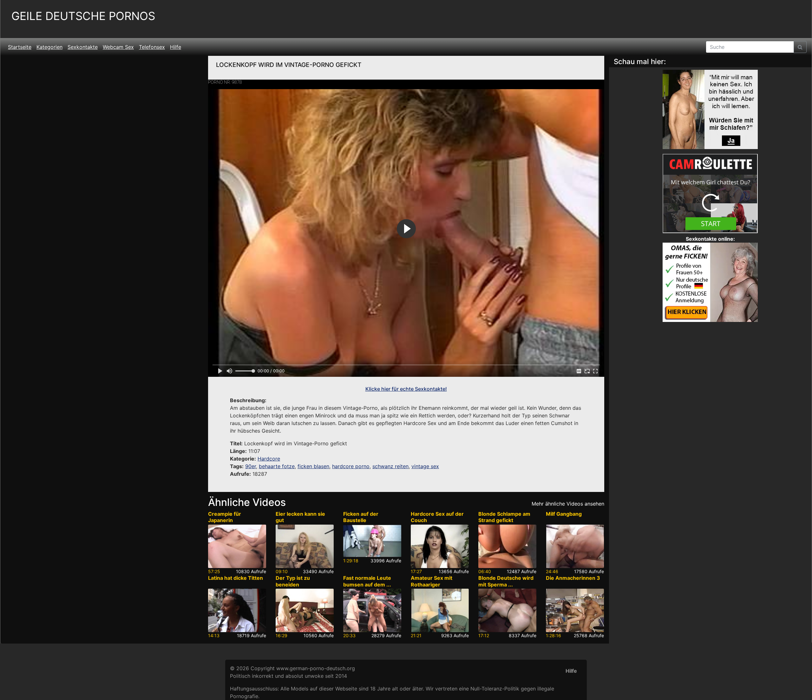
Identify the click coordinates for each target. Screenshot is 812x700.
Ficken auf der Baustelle (360, 517)
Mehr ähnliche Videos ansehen (568, 503)
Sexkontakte (83, 47)
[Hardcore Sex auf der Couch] (440, 546)
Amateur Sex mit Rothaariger (431, 581)
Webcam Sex (118, 47)
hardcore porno (351, 466)
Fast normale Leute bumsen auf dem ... (367, 581)
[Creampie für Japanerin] (237, 546)
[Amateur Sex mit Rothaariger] (440, 610)
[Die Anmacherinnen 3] (575, 610)
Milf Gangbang (564, 514)
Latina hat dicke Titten (235, 578)
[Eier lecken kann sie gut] (305, 546)
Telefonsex (152, 47)
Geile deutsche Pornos (83, 16)
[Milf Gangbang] (575, 546)
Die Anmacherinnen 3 (573, 578)
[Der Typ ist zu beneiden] (305, 610)
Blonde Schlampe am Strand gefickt (504, 517)
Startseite (19, 47)
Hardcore (269, 458)
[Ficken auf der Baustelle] (372, 541)
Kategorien (49, 47)
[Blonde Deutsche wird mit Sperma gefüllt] (507, 610)
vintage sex (425, 466)
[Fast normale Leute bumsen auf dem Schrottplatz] (372, 610)
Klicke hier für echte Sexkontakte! (406, 389)
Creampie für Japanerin (224, 517)
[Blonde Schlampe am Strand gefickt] (507, 546)
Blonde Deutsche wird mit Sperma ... (506, 581)
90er (250, 466)
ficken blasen (313, 466)
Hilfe (175, 47)
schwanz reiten (390, 466)
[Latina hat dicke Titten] (237, 610)
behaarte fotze (277, 466)
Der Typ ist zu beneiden (293, 581)
